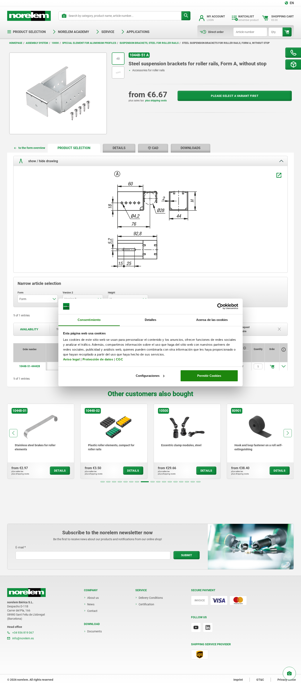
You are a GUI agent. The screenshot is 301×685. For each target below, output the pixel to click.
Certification (146, 604)
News (90, 604)
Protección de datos (98, 359)
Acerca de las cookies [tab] (212, 320)
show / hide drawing (42, 161)
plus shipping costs (156, 100)
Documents (94, 631)
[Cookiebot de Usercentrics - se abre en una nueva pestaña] (220, 306)
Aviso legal (71, 359)
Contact (92, 611)
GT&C (260, 679)
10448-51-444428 (29, 366)
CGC (119, 359)
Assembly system (37, 43)
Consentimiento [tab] (89, 320)
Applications (138, 32)
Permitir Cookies (209, 375)
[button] (103, 481)
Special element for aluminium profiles (89, 43)
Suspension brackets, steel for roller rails (149, 43)
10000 (55, 43)
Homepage (15, 43)
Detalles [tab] (150, 320)
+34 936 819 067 (23, 632)
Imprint (238, 679)
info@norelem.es (23, 638)
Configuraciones (148, 375)
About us (93, 597)
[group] (40, 441)
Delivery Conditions (151, 597)
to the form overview (31, 147)
